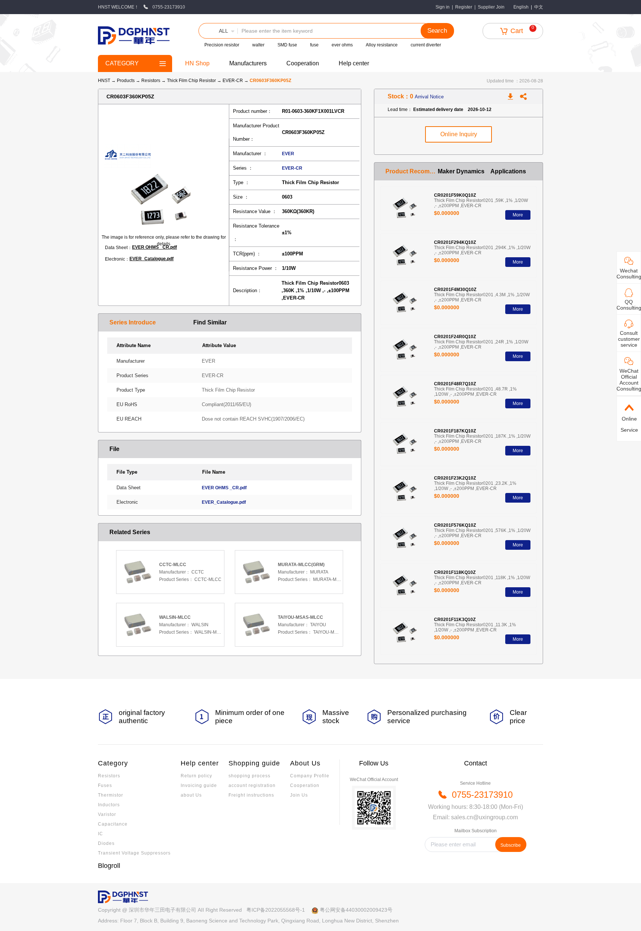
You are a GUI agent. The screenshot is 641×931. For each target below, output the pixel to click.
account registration (252, 785)
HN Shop (197, 63)
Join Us (299, 795)
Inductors (109, 804)
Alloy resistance (382, 45)
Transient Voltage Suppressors (134, 853)
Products (126, 80)
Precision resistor (221, 45)
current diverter (426, 45)
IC (100, 833)
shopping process (249, 775)
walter (258, 45)
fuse (314, 45)
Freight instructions (251, 795)
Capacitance (113, 824)
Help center (354, 63)
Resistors (151, 80)
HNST (104, 80)
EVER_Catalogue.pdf (151, 258)
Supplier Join (491, 7)
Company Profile (309, 775)
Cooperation (302, 63)
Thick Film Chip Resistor (192, 80)
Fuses (105, 785)
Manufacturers (248, 63)
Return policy (196, 775)
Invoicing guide (199, 785)
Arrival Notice (429, 96)
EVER (288, 153)
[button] (218, 31)
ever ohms (342, 45)
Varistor (107, 814)
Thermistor (110, 795)
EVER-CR (233, 80)
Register (463, 7)
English (521, 7)
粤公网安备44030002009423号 (356, 910)
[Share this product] (523, 96)
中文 (538, 7)
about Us (191, 795)
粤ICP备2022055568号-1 (275, 910)
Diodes (106, 843)
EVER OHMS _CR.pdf (154, 247)
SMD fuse (287, 45)
